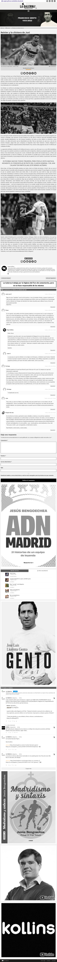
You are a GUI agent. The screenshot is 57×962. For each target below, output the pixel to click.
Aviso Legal (43, 960)
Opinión (8, 28)
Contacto (48, 960)
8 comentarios (53, 66)
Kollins (8, 727)
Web (2, 467)
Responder (53, 307)
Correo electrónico (6, 461)
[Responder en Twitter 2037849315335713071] (6, 765)
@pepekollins (13, 727)
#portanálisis (9, 741)
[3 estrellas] (28, 69)
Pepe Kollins (9, 66)
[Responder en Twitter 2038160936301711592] (6, 733)
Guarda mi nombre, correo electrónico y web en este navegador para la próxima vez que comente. (27, 475)
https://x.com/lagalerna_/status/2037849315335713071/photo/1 (22, 762)
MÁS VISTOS (15, 570)
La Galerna (12, 581)
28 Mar (20, 754)
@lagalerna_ (14, 754)
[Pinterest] (30, 73)
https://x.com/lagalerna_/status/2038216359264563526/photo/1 (22, 746)
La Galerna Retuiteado (10, 725)
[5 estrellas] (30, 69)
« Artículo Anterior (5, 278)
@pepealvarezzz (19, 729)
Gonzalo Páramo (13, 576)
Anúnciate (54, 960)
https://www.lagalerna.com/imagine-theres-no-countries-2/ (25, 760)
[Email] (35, 73)
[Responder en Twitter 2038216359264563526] (6, 750)
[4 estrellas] (29, 69)
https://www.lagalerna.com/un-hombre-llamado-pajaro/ (24, 745)
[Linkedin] (27, 73)
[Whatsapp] (32, 73)
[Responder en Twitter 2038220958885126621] (6, 721)
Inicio (3, 28)
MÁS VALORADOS (43, 570)
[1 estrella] (26, 69)
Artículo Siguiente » (51, 278)
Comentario (4, 440)
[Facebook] (22, 73)
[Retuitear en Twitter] (5, 725)
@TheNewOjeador (10, 729)
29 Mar (18, 727)
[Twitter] (24, 73)
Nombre (3, 455)
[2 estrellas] (27, 69)
